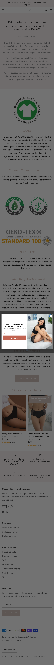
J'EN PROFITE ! (14, 338)
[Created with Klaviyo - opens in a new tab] (27, 350)
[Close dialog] (50, 315)
